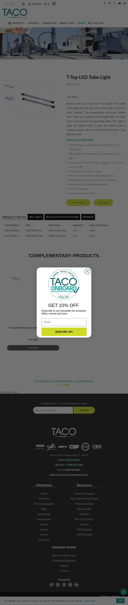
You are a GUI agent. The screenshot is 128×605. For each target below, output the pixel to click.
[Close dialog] (87, 271)
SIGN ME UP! (64, 331)
